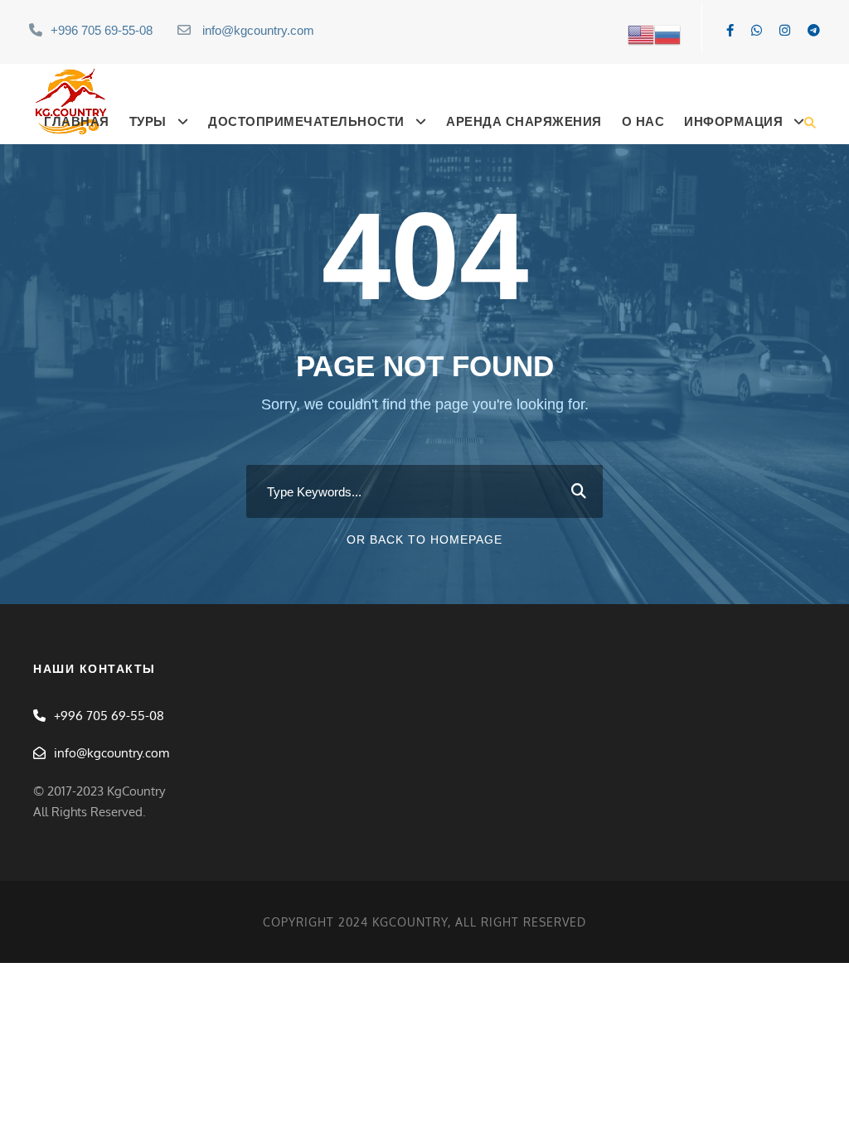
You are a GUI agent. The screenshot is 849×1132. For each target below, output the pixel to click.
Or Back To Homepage (424, 539)
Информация (733, 121)
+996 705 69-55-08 (102, 30)
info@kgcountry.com (258, 30)
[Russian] (667, 34)
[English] (641, 34)
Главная (76, 121)
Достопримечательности (306, 121)
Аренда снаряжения (524, 121)
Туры (148, 121)
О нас (643, 121)
